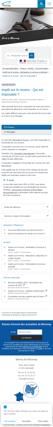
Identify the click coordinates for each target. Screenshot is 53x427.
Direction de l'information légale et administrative (20, 313)
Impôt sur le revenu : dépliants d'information (26, 291)
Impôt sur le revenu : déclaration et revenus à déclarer (25, 72)
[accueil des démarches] (26, 49)
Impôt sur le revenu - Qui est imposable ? (19, 76)
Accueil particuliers (10, 68)
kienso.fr (34, 315)
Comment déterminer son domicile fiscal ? (25, 230)
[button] (49, 4)
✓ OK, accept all (9, 421)
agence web (26, 315)
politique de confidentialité (32, 347)
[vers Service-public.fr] (33, 62)
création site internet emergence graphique (33, 425)
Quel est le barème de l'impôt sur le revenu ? (26, 233)
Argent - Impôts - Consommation (34, 68)
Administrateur (9, 425)
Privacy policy (43, 421)
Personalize (26, 421)
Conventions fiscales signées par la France (26, 296)
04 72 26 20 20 (28, 372)
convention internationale (24, 153)
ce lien (40, 349)
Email (13, 332)
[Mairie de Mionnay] (6, 4)
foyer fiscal (6, 166)
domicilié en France (20, 140)
